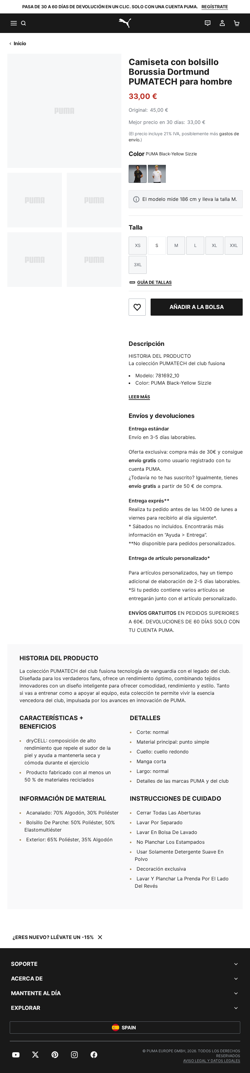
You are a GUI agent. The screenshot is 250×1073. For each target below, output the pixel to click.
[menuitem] (16, 1055)
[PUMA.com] (125, 23)
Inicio (20, 43)
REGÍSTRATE (215, 6)
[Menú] (13, 23)
